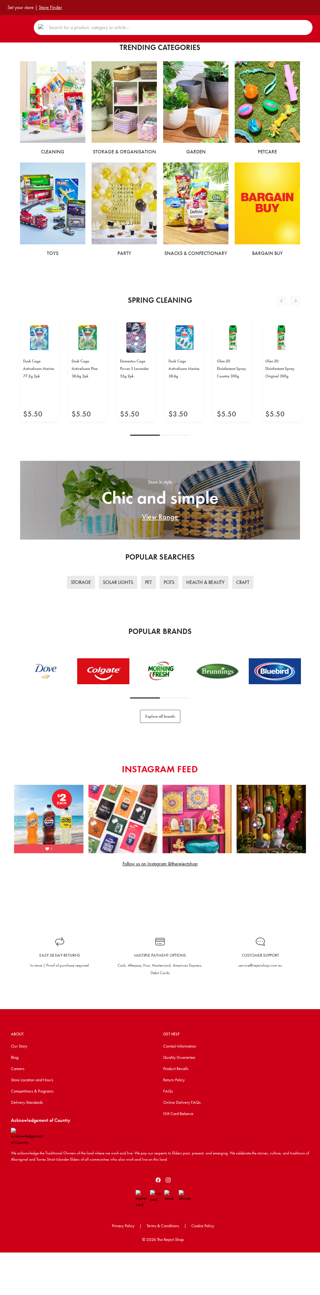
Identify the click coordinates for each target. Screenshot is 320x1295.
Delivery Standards (27, 1102)
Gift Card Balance (178, 1113)
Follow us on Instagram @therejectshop (160, 863)
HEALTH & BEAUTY (205, 582)
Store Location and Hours (32, 1080)
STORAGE (81, 582)
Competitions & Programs (32, 1091)
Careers (17, 1068)
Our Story (19, 1046)
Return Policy (174, 1080)
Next (295, 301)
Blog (14, 1057)
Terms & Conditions (163, 1225)
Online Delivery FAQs (182, 1102)
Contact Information (179, 1046)
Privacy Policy (123, 1225)
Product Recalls (175, 1068)
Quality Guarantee (179, 1057)
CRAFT (242, 582)
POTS (169, 582)
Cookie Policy (202, 1225)
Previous (282, 301)
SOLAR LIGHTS (118, 582)
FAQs (168, 1091)
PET (148, 582)
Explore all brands (160, 716)
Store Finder (50, 7)
